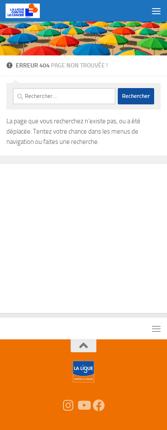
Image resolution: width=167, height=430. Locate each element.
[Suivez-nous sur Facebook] (99, 406)
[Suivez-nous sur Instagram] (68, 406)
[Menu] (156, 10)
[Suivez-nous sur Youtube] (83, 406)
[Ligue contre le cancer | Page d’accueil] (28, 10)
